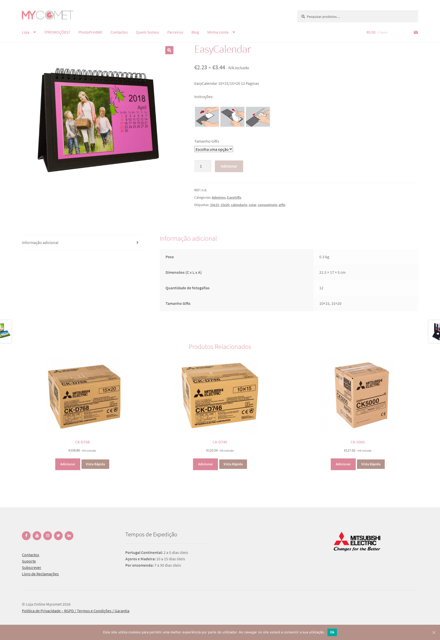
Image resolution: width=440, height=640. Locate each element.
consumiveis (267, 204)
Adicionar (229, 166)
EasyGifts (234, 197)
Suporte (29, 561)
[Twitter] (58, 535)
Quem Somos (147, 32)
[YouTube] (37, 535)
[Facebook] (26, 535)
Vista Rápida (95, 464)
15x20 (225, 204)
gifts (282, 204)
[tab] (82, 243)
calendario (239, 204)
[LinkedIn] (69, 535)
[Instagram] (47, 535)
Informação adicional (40, 242)
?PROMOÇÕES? (57, 32)
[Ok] (433, 632)
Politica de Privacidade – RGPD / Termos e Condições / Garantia (75, 610)
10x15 (214, 204)
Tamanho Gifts (206, 141)
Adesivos (219, 197)
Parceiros (175, 32)
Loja (25, 32)
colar (252, 204)
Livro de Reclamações (40, 573)
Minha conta (217, 32)
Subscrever (31, 567)
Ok (332, 632)
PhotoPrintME (90, 32)
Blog (195, 32)
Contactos (119, 32)
